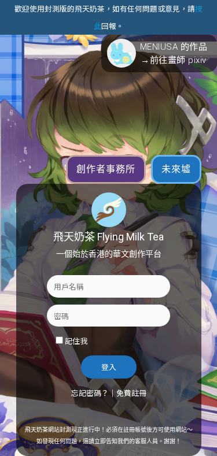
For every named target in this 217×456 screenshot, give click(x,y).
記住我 (76, 340)
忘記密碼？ (90, 392)
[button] (159, 53)
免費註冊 (131, 392)
